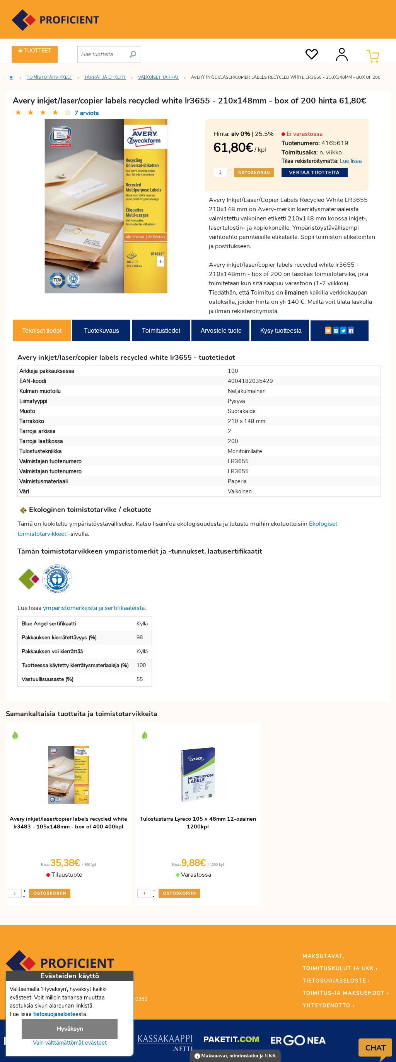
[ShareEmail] (328, 330)
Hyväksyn (69, 1029)
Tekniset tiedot (41, 330)
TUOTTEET (36, 50)
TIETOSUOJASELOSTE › (336, 980)
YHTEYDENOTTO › (329, 1005)
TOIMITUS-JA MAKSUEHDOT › (346, 993)
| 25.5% (252, 134)
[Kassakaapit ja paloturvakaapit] (165, 1044)
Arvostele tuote (221, 330)
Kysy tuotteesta (281, 330)
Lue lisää (351, 161)
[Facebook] (351, 330)
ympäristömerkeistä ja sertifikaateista (94, 608)
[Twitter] (343, 330)
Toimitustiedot (161, 330)
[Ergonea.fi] (298, 1041)
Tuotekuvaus (101, 330)
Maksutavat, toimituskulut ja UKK (238, 1056)
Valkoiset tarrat (158, 77)
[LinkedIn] (336, 330)
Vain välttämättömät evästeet (70, 1043)
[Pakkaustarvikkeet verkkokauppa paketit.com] (231, 1041)
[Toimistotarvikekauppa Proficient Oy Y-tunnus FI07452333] (60, 967)
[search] (132, 51)
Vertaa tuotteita (314, 172)
